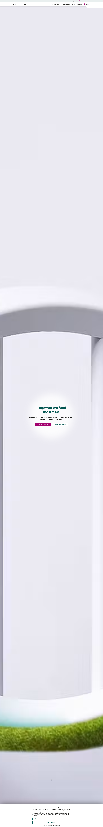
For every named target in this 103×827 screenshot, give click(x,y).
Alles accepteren (51, 822)
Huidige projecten (43, 424)
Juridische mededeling (47, 825)
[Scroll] (51, 780)
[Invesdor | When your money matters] (20, 4)
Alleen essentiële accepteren (41, 818)
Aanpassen (60, 818)
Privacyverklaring (56, 825)
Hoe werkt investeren (60, 424)
